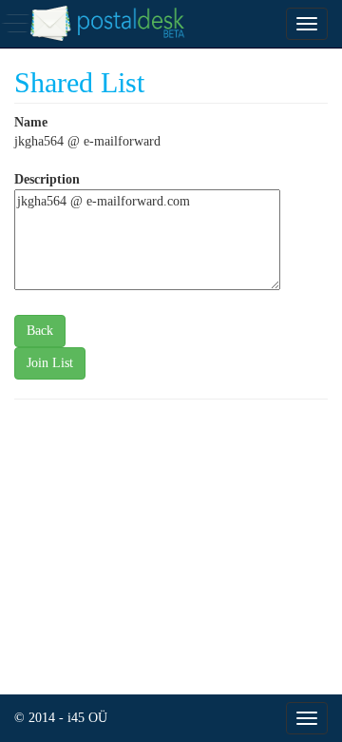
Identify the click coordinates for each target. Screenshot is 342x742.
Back (40, 330)
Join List (50, 363)
